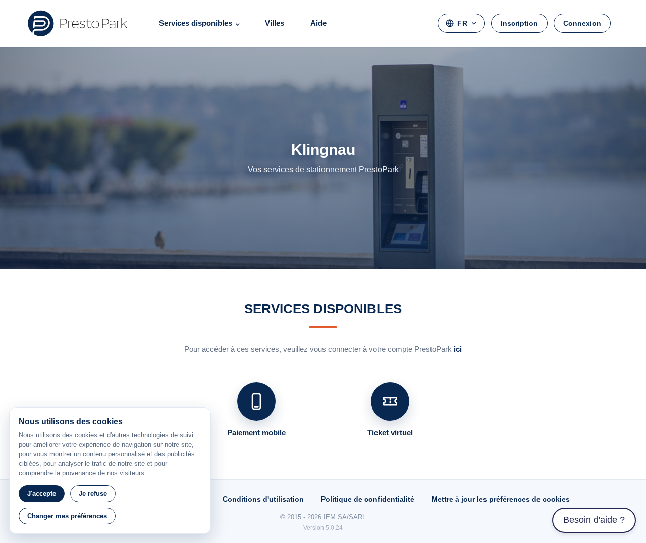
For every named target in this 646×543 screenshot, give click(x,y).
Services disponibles (195, 23)
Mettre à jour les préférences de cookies (501, 499)
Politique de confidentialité (367, 499)
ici (458, 349)
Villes (274, 23)
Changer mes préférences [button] (67, 516)
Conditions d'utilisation (263, 499)
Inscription (519, 23)
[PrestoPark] (78, 23)
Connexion (582, 23)
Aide (318, 23)
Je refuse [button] (93, 493)
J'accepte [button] (41, 493)
